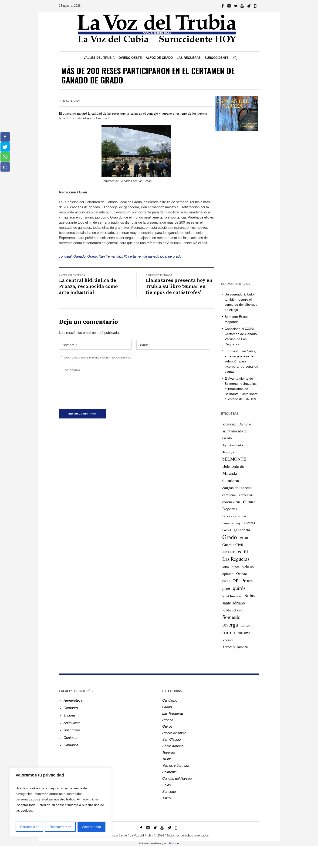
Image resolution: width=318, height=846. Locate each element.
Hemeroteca (73, 700)
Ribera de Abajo (174, 733)
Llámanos (71, 745)
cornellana (246, 495)
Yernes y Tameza (235, 646)
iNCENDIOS (231, 552)
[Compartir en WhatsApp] (5, 157)
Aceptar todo (91, 827)
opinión (227, 573)
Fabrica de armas (234, 516)
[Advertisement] (244, 206)
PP (235, 581)
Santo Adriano (172, 746)
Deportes (229, 508)
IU (246, 551)
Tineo (245, 625)
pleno (226, 581)
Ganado (79, 256)
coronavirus (231, 501)
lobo (225, 566)
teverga (230, 624)
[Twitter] (236, 6)
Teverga (168, 752)
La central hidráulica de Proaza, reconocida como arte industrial (88, 286)
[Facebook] (223, 6)
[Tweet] (5, 147)
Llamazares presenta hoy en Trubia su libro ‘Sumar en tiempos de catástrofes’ (179, 286)
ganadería (242, 529)
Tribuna (69, 715)
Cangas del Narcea (177, 778)
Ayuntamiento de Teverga (234, 448)
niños (236, 566)
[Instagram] (229, 6)
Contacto (70, 738)
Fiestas (249, 522)
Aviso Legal (118, 835)
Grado (92, 256)
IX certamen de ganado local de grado (152, 256)
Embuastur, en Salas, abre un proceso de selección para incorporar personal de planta (241, 361)
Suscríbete (72, 730)
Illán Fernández (110, 256)
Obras (248, 566)
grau (244, 537)
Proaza (247, 580)
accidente (229, 424)
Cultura (249, 501)
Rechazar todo (60, 827)
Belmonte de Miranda (233, 469)
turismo (244, 632)
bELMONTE (234, 459)
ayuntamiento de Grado (234, 434)
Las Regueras (235, 558)
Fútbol (226, 530)
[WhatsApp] (255, 6)
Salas (249, 595)
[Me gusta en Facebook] (5, 167)
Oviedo (241, 573)
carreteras (229, 494)
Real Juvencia (232, 596)
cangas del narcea (237, 487)
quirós (239, 587)
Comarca (71, 708)
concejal (65, 256)
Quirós (167, 726)
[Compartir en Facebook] (5, 137)
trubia (228, 632)
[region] (60, 802)
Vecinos (227, 639)
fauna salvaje (231, 523)
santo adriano (233, 603)
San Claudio (171, 739)
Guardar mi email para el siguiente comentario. (98, 357)
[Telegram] (249, 6)
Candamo (231, 480)
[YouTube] (242, 6)
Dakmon (173, 843)
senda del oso (232, 610)
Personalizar (29, 827)
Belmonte (169, 772)
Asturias (245, 424)
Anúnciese (72, 723)
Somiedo (231, 617)
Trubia (167, 759)
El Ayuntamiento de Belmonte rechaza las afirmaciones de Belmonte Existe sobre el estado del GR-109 (241, 389)
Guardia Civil (232, 544)
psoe (226, 588)
